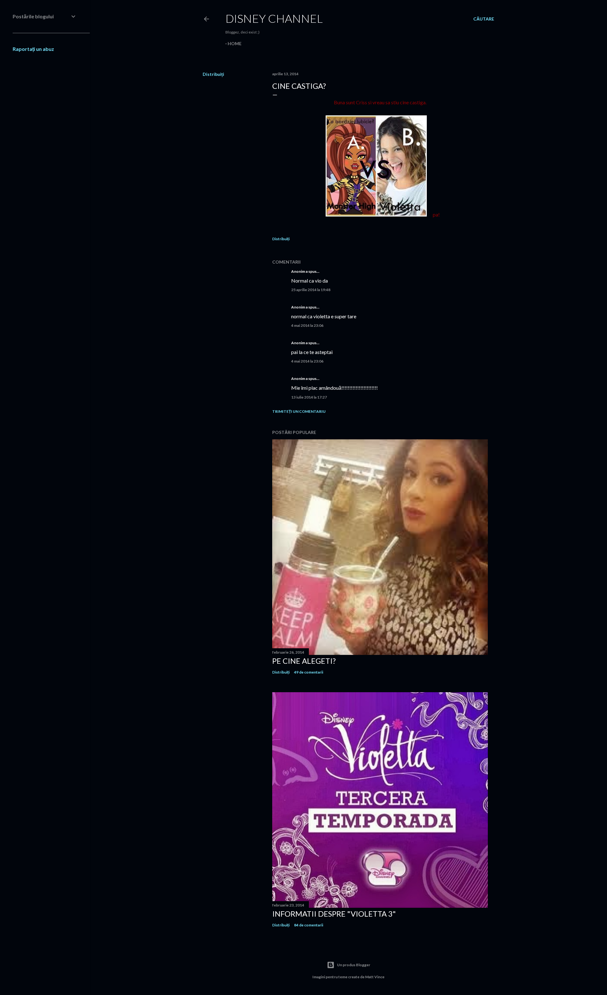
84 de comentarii (308, 925)
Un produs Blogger (353, 964)
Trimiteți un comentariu (299, 411)
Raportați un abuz (33, 49)
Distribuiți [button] (213, 74)
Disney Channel (274, 18)
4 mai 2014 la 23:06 (307, 325)
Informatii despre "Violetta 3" (334, 913)
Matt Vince (374, 976)
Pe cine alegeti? (304, 660)
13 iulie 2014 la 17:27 (309, 397)
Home (235, 43)
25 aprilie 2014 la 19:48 (310, 289)
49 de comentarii (308, 672)
